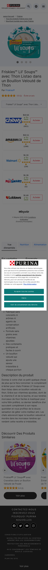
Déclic (24, 298)
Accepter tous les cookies (24, 291)
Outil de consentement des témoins (24, 305)
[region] (24, 285)
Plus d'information (30, 284)
